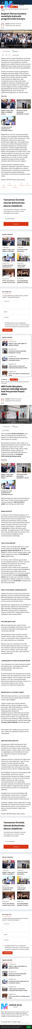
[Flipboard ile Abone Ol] (15, 51)
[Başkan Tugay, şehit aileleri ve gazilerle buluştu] (8, 107)
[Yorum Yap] (3, 55)
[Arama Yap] (5, 7)
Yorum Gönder (7, 330)
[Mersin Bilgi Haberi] (18, 4)
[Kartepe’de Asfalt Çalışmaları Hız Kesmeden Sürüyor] (8, 123)
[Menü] (2, 2)
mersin (7, 23)
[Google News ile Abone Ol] (6, 51)
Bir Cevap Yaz (6, 292)
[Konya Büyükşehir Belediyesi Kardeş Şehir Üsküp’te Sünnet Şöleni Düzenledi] (23, 276)
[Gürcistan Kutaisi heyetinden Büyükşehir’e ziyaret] (24, 107)
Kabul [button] (29, 1027)
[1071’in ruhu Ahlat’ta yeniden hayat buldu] (8, 276)
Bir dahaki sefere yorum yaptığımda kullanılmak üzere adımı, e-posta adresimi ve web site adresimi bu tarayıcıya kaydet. (17, 324)
